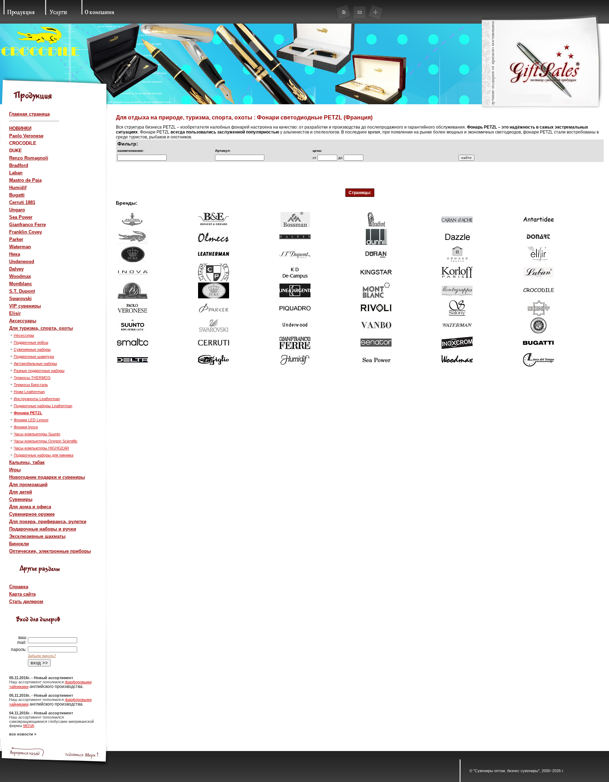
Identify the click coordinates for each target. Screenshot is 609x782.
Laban (16, 172)
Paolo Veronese (26, 135)
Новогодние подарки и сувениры (47, 477)
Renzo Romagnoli (28, 158)
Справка (18, 586)
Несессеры (24, 335)
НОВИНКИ (20, 128)
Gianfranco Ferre (27, 224)
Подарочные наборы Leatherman (43, 406)
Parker (16, 239)
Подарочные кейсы (31, 342)
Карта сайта (22, 594)
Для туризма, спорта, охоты (41, 328)
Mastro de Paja (25, 180)
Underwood (21, 261)
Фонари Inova (26, 427)
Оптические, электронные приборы (50, 551)
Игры (15, 469)
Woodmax (20, 276)
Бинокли (19, 543)
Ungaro (17, 209)
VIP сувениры (25, 306)
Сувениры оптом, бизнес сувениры (506, 771)
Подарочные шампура (34, 356)
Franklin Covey (25, 232)
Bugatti (17, 195)
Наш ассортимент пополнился (37, 682)
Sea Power (20, 217)
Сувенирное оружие (32, 514)
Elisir (15, 313)
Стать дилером (26, 601)
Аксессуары (22, 320)
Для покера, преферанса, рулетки (47, 521)
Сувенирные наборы (32, 349)
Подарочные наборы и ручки (42, 529)
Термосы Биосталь (31, 385)
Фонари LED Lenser (31, 420)
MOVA (28, 726)
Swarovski (20, 298)
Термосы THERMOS (32, 378)
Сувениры (20, 499)
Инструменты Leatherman (37, 399)
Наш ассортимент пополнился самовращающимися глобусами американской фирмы (51, 721)
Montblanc (20, 283)
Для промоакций (28, 484)
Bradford (18, 165)
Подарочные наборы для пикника (43, 455)
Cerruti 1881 (22, 202)
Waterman (20, 246)
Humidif (17, 187)
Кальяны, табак (27, 462)
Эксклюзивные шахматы (37, 536)
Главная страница (29, 114)
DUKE (15, 150)
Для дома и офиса (30, 506)
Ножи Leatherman (29, 392)
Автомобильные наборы (35, 363)
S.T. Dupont (22, 291)
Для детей (20, 492)
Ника (14, 254)
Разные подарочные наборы (39, 370)
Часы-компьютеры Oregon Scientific (46, 441)
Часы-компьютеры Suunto (37, 434)
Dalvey (16, 269)
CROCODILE (22, 143)
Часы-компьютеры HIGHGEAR (41, 448)
